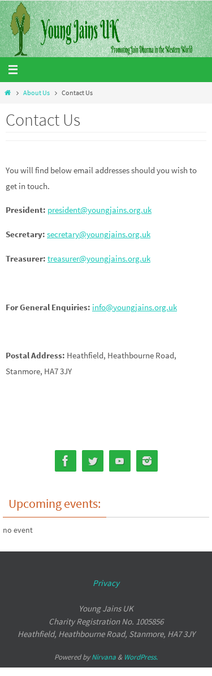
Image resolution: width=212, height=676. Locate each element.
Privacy (106, 582)
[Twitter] (92, 461)
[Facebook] (65, 461)
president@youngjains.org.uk (99, 209)
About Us (36, 92)
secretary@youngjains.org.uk (98, 234)
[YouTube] (120, 461)
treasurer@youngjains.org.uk (98, 258)
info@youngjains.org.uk (134, 307)
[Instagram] (147, 461)
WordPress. (141, 657)
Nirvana (104, 657)
